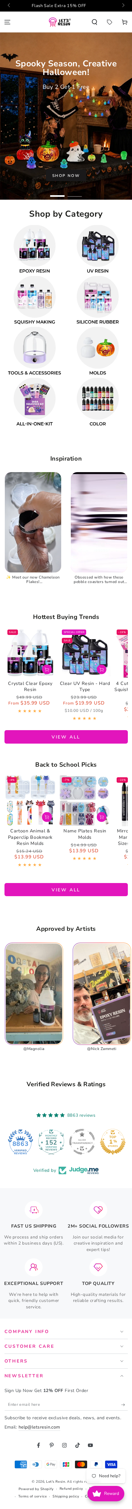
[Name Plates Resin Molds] (85, 800)
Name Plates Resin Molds (84, 834)
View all (66, 737)
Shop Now (66, 175)
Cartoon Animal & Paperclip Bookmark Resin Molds (30, 837)
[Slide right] (123, 6)
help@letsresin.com (39, 1427)
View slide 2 (75, 193)
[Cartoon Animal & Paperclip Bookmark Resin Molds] (30, 800)
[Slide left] (9, 6)
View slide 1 (57, 193)
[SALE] (109, 22)
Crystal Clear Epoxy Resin (30, 686)
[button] (94, 22)
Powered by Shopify (36, 1489)
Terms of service (32, 1496)
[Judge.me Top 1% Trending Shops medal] (113, 1142)
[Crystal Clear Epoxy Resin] (30, 653)
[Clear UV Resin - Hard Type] (85, 653)
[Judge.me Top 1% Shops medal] (82, 1142)
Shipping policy (66, 1496)
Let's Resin (55, 1481)
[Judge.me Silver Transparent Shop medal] (51, 1142)
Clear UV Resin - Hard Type (85, 686)
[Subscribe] (124, 1404)
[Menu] (7, 22)
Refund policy (71, 1488)
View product (47, 669)
